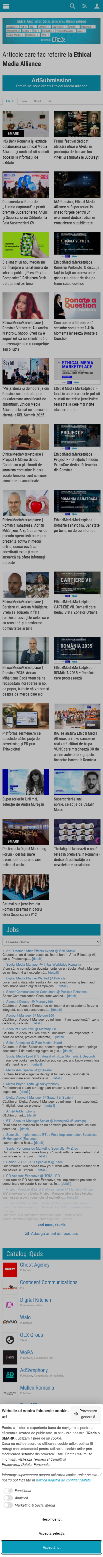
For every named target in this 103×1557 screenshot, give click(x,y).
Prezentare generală (88, 1413)
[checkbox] (16, 1490)
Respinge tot (52, 1519)
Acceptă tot (51, 1547)
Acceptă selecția (51, 1533)
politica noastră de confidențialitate (63, 1479)
